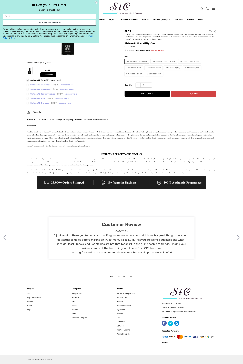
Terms (13, 38)
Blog (200, 20)
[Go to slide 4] (118, 276)
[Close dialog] (96, 2)
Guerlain (120, 301)
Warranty (37, 112)
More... (112, 20)
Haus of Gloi (122, 297)
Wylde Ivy (121, 310)
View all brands (123, 334)
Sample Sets (77, 293)
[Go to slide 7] (125, 276)
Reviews (179, 20)
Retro (74, 305)
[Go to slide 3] (115, 276)
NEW (74, 301)
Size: (126, 56)
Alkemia (120, 314)
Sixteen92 (121, 322)
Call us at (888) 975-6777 (173, 307)
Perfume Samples (129, 20)
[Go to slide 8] (127, 276)
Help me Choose (160, 20)
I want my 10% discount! (49, 23)
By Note (75, 297)
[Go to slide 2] (238, 237)
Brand (190, 20)
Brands (101, 20)
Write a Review (157, 50)
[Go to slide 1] (111, 276)
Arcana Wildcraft (124, 305)
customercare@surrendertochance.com (179, 311)
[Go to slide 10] (4, 237)
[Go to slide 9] (130, 276)
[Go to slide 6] (122, 276)
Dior (118, 318)
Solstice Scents (123, 330)
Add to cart (48, 74)
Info (144, 20)
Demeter (120, 326)
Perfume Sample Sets (126, 293)
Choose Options (67, 85)
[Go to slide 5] (120, 276)
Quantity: (129, 85)
